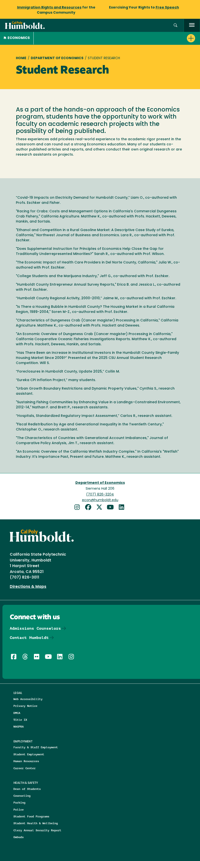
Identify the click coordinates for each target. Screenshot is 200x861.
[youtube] (112, 508)
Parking (19, 802)
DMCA (16, 713)
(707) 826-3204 (100, 494)
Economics (19, 38)
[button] (175, 25)
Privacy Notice (25, 706)
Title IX (20, 719)
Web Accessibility (27, 699)
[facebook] (89, 508)
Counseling (21, 795)
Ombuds (18, 837)
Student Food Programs (31, 816)
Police (18, 809)
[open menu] (192, 25)
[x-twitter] (101, 508)
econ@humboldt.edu (100, 500)
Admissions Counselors (35, 628)
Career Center (24, 768)
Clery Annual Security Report (37, 830)
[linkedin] (122, 508)
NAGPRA (18, 726)
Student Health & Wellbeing (35, 823)
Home (21, 58)
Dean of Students (27, 789)
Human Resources (26, 761)
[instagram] (78, 508)
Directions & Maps (28, 587)
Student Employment (28, 754)
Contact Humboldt (29, 637)
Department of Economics (57, 58)
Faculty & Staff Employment (35, 747)
